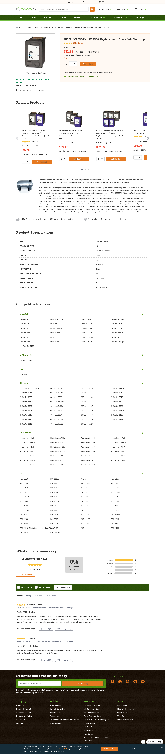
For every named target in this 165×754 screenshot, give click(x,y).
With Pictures (27, 587)
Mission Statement (23, 709)
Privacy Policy (28, 692)
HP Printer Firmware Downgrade (96, 719)
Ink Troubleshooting (91, 712)
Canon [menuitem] (63, 17)
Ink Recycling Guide (91, 727)
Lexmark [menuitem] (78, 17)
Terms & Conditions (57, 709)
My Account (122, 705)
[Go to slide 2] (85, 169)
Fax (21, 369)
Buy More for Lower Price (75, 58)
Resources (89, 701)
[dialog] (82, 749)
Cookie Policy (63, 749)
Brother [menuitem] (48, 17)
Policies (54, 701)
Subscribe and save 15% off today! (82, 77)
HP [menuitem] (20, 17)
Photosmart (26, 432)
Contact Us (20, 719)
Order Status (122, 712)
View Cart (121, 716)
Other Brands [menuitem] (96, 17)
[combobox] (67, 9)
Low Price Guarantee (92, 705)
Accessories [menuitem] (119, 17)
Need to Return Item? (125, 719)
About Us (20, 705)
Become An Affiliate (24, 716)
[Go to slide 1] (82, 169)
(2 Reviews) (78, 43)
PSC (22, 473)
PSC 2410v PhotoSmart (41, 79)
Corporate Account (23, 712)
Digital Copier (26, 354)
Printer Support (90, 723)
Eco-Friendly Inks (90, 730)
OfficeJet (24, 383)
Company (21, 701)
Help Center (88, 734)
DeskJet (24, 314)
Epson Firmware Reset (92, 716)
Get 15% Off (21, 723)
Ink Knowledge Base (92, 709)
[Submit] (92, 9)
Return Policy (55, 716)
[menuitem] (105, 9)
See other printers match (26, 85)
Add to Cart (88, 64)
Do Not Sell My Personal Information (64, 719)
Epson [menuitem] (33, 17)
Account (121, 701)
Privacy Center (56, 723)
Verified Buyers (45, 587)
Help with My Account (126, 709)
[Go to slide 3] (88, 169)
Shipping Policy (56, 712)
